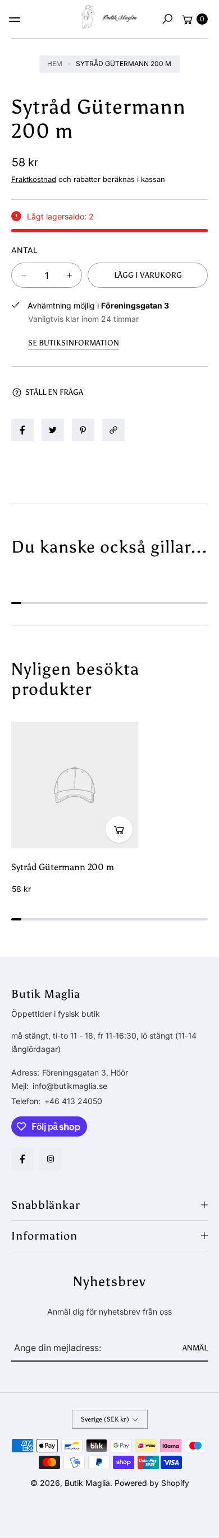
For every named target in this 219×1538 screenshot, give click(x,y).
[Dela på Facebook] (22, 430)
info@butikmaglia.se (68, 1086)
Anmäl (195, 1348)
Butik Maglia (87, 1483)
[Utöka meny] (14, 20)
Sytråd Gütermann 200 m (62, 867)
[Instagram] (50, 1159)
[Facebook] (22, 1159)
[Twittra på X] (53, 430)
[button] (167, 19)
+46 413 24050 (73, 1101)
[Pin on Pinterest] (83, 430)
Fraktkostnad (33, 179)
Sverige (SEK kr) (105, 1419)
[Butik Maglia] (109, 17)
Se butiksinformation (73, 343)
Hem (54, 63)
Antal (24, 250)
